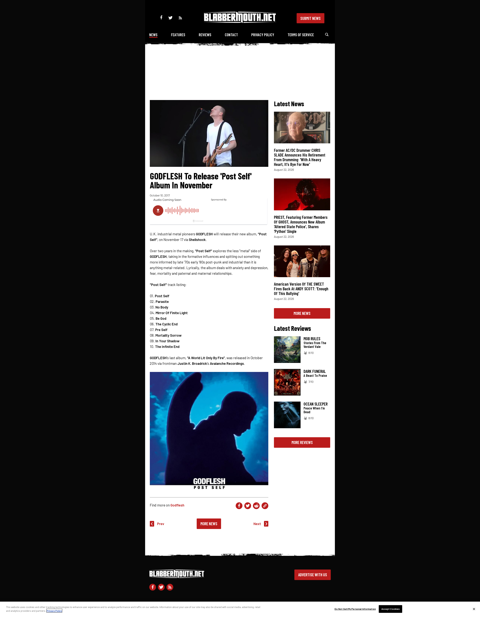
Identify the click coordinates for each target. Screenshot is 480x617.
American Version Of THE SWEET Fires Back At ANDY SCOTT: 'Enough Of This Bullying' (301, 288)
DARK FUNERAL (315, 371)
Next (257, 523)
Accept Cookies (390, 608)
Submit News (310, 18)
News (153, 34)
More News (208, 523)
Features (178, 34)
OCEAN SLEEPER (316, 403)
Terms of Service (301, 34)
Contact (231, 34)
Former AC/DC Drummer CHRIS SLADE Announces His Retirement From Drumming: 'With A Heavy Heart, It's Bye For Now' (299, 157)
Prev (160, 523)
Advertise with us (312, 574)
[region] (240, 609)
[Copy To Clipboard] (265, 505)
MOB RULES (312, 338)
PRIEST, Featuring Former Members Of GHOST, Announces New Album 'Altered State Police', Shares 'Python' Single (301, 224)
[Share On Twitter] (247, 505)
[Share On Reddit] (256, 505)
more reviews (302, 442)
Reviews (205, 34)
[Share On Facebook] (239, 505)
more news (302, 313)
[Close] (474, 609)
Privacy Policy (262, 34)
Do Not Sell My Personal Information (355, 608)
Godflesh (177, 505)
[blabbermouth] (240, 22)
